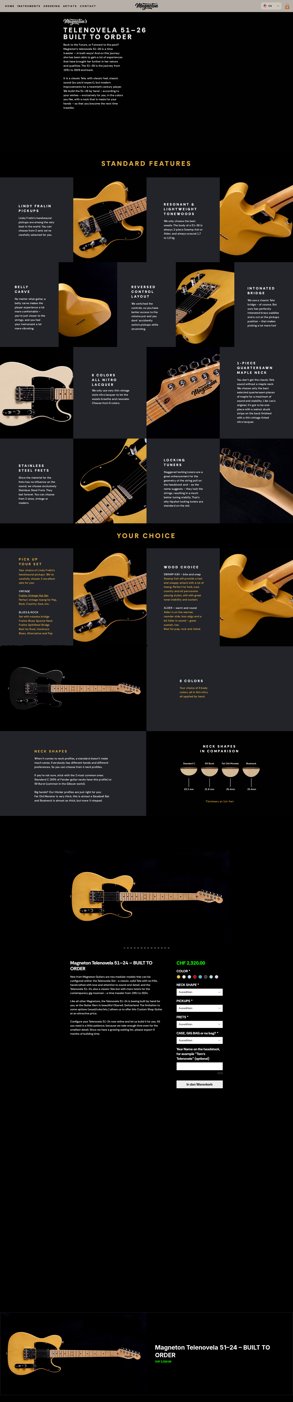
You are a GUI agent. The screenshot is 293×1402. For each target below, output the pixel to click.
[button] (287, 6)
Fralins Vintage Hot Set (33, 595)
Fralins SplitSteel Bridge (34, 625)
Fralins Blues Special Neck (36, 621)
